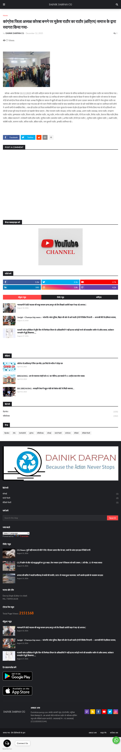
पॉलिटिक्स (60, 416)
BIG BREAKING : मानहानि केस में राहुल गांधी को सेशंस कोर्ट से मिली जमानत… (45, 388)
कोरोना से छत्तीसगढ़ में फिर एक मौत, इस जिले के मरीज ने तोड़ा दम (40, 363)
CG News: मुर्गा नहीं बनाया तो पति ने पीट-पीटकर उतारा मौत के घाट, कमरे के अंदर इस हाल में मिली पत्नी (53, 550)
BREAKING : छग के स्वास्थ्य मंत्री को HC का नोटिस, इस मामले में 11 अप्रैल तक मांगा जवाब (51, 376)
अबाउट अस (93, 732)
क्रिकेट (60, 411)
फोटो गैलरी (58, 433)
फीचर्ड (49, 433)
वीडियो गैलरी (86, 433)
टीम (14, 433)
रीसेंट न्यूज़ (60, 297)
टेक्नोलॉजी (22, 433)
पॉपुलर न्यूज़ (22, 297)
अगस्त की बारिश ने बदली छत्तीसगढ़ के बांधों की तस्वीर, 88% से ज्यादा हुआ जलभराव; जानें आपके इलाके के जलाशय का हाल (60, 575)
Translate (24, 536)
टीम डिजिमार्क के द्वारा (18, 732)
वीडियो (76, 433)
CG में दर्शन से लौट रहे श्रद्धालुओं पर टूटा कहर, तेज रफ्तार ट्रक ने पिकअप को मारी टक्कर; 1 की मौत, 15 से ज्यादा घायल (59, 562)
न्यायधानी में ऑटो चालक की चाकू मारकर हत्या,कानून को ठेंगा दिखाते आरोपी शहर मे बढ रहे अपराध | (51, 304)
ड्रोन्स (31, 433)
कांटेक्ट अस (114, 732)
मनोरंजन (68, 433)
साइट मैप (103, 732)
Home (5, 15)
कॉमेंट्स (99, 297)
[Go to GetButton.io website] (7, 749)
